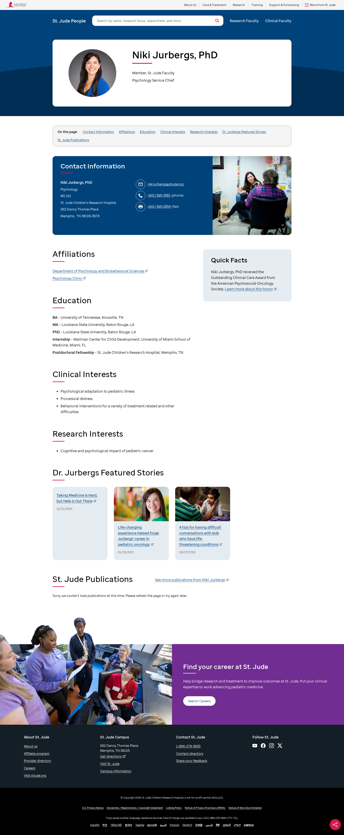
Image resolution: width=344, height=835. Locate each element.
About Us (190, 5)
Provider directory (37, 761)
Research (239, 5)
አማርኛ (237, 825)
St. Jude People (69, 21)
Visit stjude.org (35, 775)
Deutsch (187, 825)
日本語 (198, 825)
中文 (105, 825)
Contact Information (98, 132)
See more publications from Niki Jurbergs (190, 579)
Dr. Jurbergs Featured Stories (244, 132)
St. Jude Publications (73, 140)
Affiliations (127, 132)
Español (94, 825)
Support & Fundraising (284, 5)
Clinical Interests (172, 132)
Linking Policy (174, 808)
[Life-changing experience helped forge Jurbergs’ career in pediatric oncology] (141, 523)
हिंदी (218, 825)
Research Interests (204, 132)
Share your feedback (191, 761)
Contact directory (189, 753)
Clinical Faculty (278, 20)
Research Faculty (244, 20)
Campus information (115, 771)
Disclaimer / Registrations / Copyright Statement (135, 808)
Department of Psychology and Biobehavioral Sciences (99, 271)
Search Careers (199, 701)
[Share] (335, 824)
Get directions (111, 756)
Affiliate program (37, 753)
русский (152, 825)
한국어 (128, 825)
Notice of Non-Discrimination (245, 808)
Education (147, 132)
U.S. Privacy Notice (93, 808)
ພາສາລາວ (249, 825)
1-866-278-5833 (188, 746)
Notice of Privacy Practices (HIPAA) (205, 808)
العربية (163, 825)
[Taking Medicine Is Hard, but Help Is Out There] (80, 523)
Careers (29, 768)
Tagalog (139, 825)
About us (30, 746)
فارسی (209, 825)
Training (257, 5)
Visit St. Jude (109, 764)
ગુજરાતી (227, 825)
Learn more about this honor (249, 288)
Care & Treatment (214, 5)
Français (174, 825)
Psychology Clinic (68, 278)
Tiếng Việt (116, 825)
